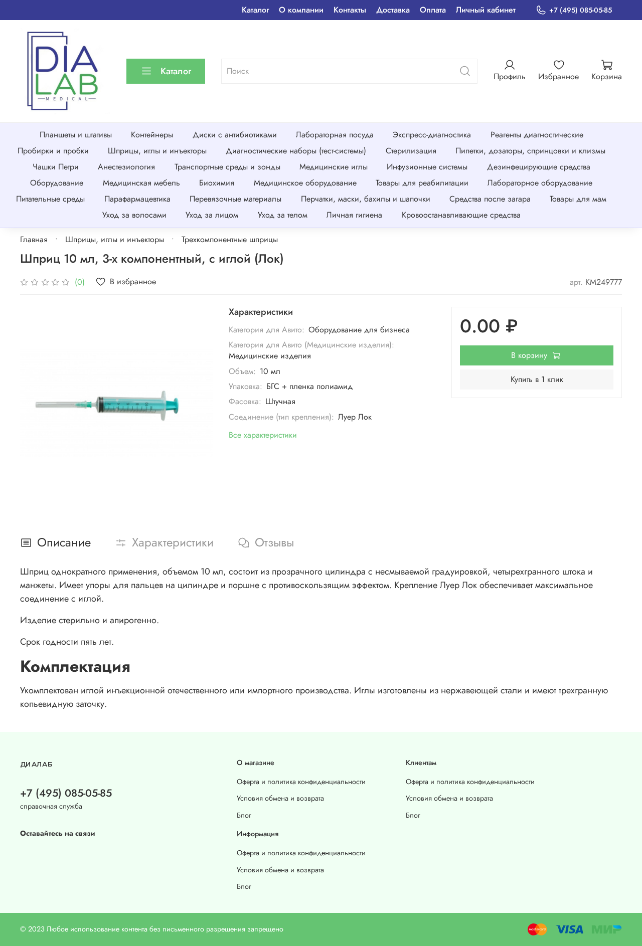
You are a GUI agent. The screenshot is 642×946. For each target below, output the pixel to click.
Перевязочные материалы (235, 199)
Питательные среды (50, 199)
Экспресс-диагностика (432, 134)
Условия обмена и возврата (280, 798)
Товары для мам (578, 199)
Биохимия (216, 182)
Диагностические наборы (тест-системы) (296, 150)
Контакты (350, 10)
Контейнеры (152, 134)
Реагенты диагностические (537, 134)
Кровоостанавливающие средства (461, 215)
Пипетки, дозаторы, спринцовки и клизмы (530, 150)
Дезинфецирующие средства (538, 166)
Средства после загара (490, 199)
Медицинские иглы (333, 166)
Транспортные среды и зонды (227, 166)
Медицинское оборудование (305, 182)
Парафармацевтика (137, 199)
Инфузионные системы (427, 166)
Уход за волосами (134, 215)
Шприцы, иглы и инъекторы (157, 150)
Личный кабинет (486, 10)
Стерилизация (411, 150)
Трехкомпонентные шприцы (230, 239)
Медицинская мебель (141, 182)
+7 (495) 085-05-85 (580, 10)
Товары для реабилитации (422, 182)
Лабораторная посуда (335, 134)
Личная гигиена (354, 215)
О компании (301, 10)
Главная (34, 239)
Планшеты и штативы (76, 134)
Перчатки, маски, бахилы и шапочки (365, 199)
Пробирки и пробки (53, 150)
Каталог (255, 10)
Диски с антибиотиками (235, 134)
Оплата (433, 10)
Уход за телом (282, 215)
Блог (244, 815)
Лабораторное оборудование (540, 182)
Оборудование (56, 182)
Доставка (393, 10)
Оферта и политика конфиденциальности (301, 782)
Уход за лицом (212, 215)
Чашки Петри (56, 166)
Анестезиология (126, 166)
